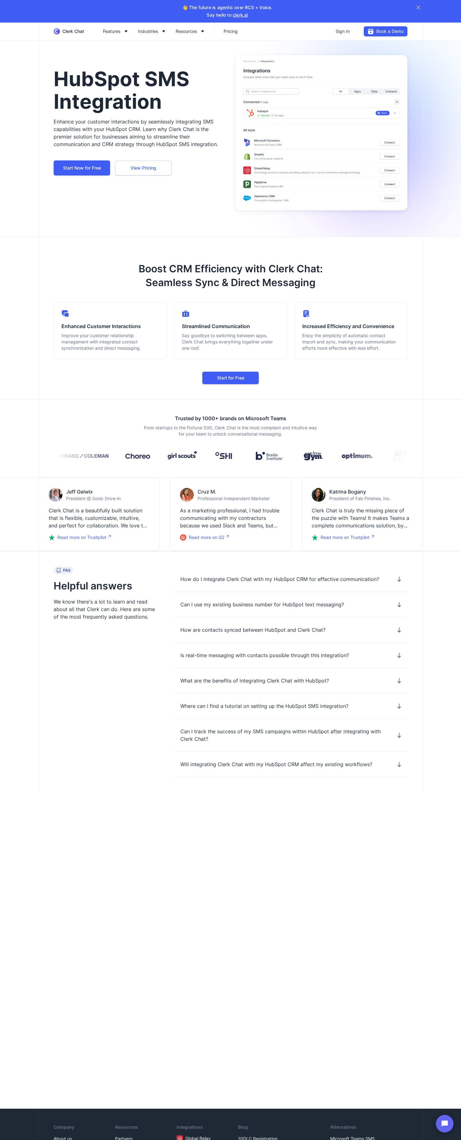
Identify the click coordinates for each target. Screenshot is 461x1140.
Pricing (231, 31)
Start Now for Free (82, 167)
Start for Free (230, 377)
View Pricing (143, 167)
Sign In (343, 31)
